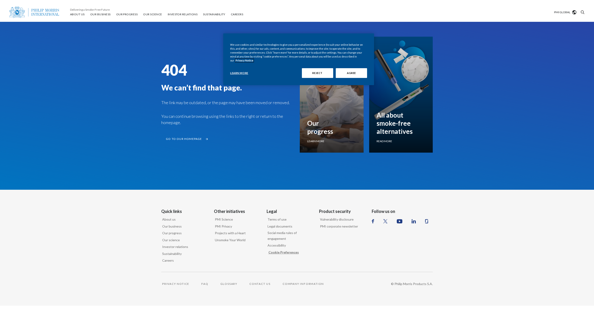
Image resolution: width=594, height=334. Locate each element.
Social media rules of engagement (282, 236)
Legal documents (280, 226)
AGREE (351, 72)
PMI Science (224, 219)
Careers (168, 260)
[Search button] (582, 12)
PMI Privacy (223, 226)
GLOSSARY (228, 284)
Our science (171, 240)
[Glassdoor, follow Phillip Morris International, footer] (426, 221)
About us (169, 219)
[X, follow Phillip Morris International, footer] (385, 221)
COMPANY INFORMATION (303, 284)
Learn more (315, 141)
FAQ (204, 284)
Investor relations (175, 247)
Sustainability (172, 254)
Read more (384, 141)
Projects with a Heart (230, 233)
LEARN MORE (239, 72)
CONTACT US (260, 284)
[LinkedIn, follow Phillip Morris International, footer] (414, 221)
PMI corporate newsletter (339, 226)
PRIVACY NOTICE (175, 284)
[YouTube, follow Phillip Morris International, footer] (399, 221)
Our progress (172, 233)
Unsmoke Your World (230, 240)
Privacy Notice (244, 60)
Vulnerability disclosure (337, 219)
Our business (172, 226)
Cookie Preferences (283, 252)
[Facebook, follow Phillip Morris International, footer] (373, 221)
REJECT (317, 72)
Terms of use (277, 219)
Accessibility (277, 245)
